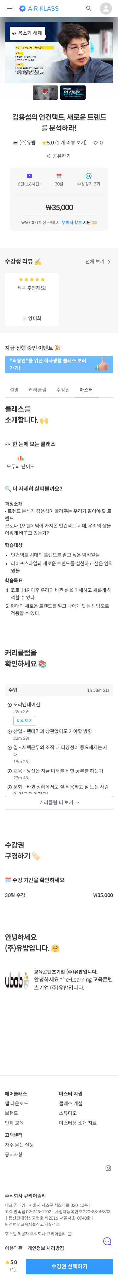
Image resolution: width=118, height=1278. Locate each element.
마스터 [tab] (86, 390)
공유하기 (62, 156)
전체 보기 (95, 261)
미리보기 (25, 720)
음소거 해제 (30, 33)
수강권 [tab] (63, 390)
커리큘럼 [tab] (37, 390)
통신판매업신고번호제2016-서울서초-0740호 (49, 1218)
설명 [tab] (14, 390)
